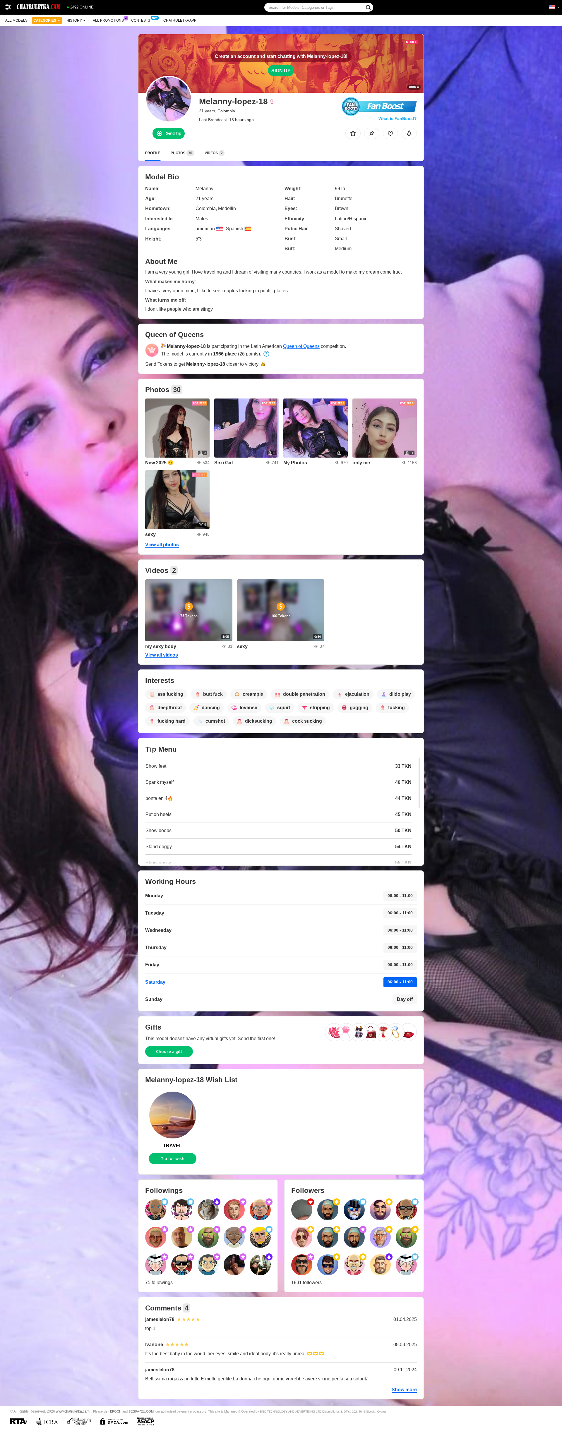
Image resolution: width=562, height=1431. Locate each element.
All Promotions (108, 20)
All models (16, 20)
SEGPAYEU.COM (141, 1411)
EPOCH (115, 1411)
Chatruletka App (179, 20)
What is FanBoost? (397, 118)
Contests (140, 20)
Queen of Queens (301, 346)
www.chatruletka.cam (73, 1411)
